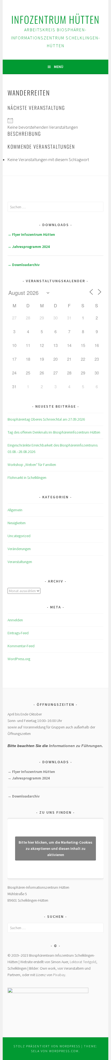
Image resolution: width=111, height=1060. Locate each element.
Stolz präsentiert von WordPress (46, 1046)
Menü (58, 66)
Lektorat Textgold (83, 961)
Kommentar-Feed (21, 645)
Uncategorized (19, 535)
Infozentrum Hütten (55, 19)
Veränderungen (19, 548)
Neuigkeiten (17, 522)
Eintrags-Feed (18, 632)
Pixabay (59, 974)
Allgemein (15, 509)
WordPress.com (64, 1051)
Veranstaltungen (20, 561)
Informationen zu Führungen (75, 746)
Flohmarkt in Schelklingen (27, 477)
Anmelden (15, 620)
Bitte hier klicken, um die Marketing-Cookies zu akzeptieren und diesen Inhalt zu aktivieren (55, 848)
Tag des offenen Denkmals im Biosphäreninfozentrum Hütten (54, 432)
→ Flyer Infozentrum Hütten (31, 234)
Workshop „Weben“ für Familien (32, 464)
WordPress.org (19, 658)
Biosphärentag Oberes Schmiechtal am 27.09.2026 (46, 419)
